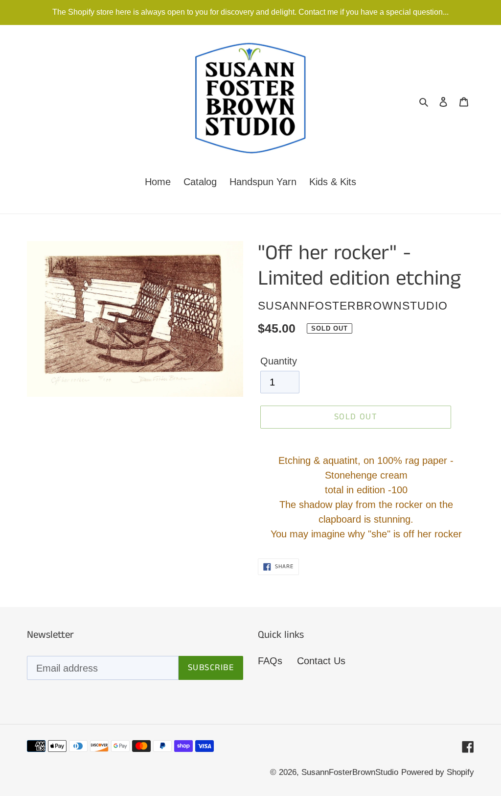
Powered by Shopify (437, 772)
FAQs (270, 660)
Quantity (278, 361)
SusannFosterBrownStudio (349, 772)
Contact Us (321, 660)
